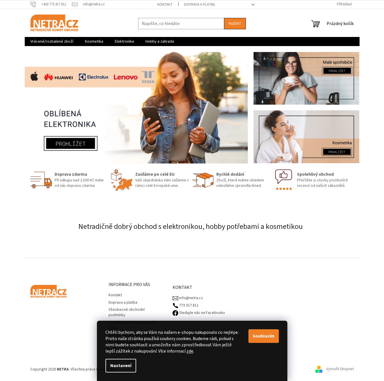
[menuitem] (52, 41)
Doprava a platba (199, 4)
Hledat (235, 23)
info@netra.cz (190, 298)
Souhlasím (264, 336)
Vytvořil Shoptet (340, 369)
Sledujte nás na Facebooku (201, 313)
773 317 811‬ (188, 305)
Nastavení (120, 366)
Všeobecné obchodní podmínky (127, 312)
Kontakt (165, 4)
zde (189, 351)
